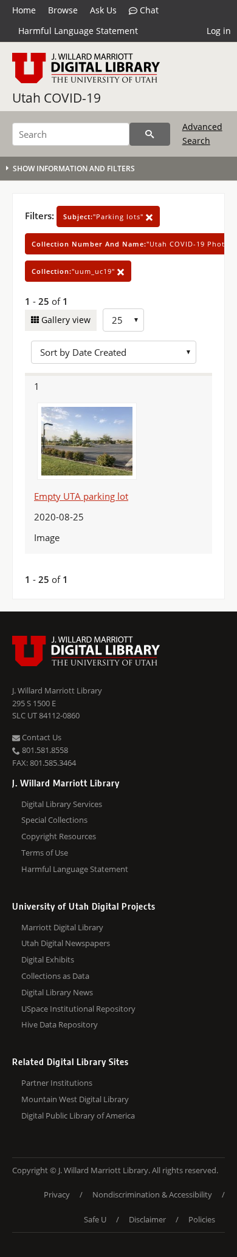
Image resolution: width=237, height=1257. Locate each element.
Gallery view (65, 319)
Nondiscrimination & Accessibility (152, 1194)
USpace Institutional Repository (78, 1008)
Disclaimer (147, 1219)
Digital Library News (57, 992)
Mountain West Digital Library (75, 1099)
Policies (201, 1219)
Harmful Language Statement (78, 30)
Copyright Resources (58, 836)
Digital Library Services (61, 804)
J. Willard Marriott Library (57, 690)
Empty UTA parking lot (81, 496)
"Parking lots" (104, 216)
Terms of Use (44, 852)
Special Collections (54, 819)
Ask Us (103, 10)
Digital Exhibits (47, 959)
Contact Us (40, 737)
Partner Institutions (56, 1082)
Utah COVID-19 (56, 97)
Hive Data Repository (59, 1024)
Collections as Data (55, 975)
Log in (219, 30)
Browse (63, 10)
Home (24, 10)
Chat (148, 10)
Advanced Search (202, 133)
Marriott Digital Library (62, 927)
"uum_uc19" (74, 271)
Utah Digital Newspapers (65, 943)
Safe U (95, 1219)
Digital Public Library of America (78, 1115)
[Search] (149, 134)
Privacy (57, 1194)
